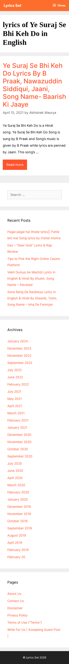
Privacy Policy (17, 615)
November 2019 (19, 514)
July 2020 (14, 463)
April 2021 (14, 406)
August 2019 (16, 535)
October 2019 (17, 521)
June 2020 (15, 471)
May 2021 (14, 399)
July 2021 (14, 391)
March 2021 (16, 413)
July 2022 (14, 370)
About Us (14, 594)
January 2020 (17, 499)
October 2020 (17, 449)
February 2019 (18, 550)
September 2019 (19, 528)
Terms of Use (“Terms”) (24, 622)
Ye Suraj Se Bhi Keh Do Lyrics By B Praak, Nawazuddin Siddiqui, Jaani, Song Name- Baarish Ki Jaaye (34, 85)
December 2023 (19, 348)
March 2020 (16, 485)
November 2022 (19, 355)
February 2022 (18, 384)
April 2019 (14, 542)
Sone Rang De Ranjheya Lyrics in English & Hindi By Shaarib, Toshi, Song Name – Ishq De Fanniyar (32, 298)
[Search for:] (34, 195)
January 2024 (17, 341)
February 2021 (18, 420)
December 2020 (19, 435)
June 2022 (15, 377)
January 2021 (17, 427)
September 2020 (19, 456)
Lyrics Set (12, 5)
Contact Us (15, 601)
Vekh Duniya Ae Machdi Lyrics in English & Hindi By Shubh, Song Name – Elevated (31, 278)
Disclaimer (15, 608)
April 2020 (15, 478)
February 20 (16, 557)
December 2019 (19, 507)
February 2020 (18, 492)
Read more (16, 163)
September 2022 (19, 363)
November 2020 (19, 442)
